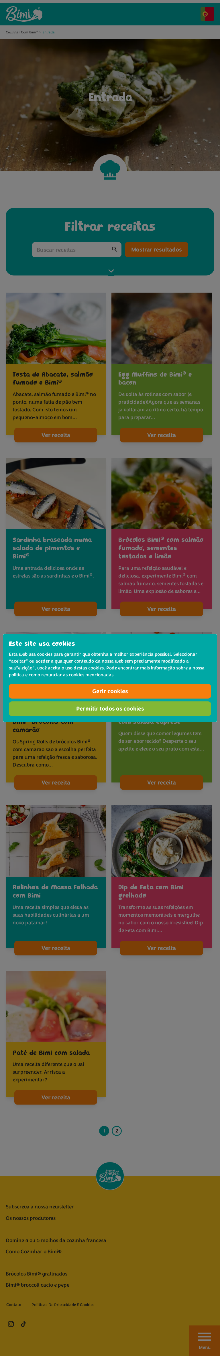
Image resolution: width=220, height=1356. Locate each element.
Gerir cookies (110, 691)
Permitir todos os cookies (110, 709)
